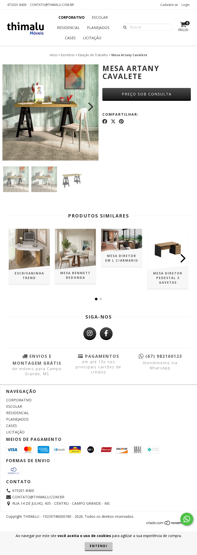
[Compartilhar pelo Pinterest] (121, 121)
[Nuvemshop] (168, 524)
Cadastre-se (169, 5)
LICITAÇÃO (92, 37)
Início (53, 55)
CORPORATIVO (71, 17)
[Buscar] (124, 27)
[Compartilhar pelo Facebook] (104, 121)
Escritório (68, 55)
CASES (70, 37)
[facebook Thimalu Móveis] (106, 333)
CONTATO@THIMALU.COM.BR (52, 5)
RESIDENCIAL (68, 27)
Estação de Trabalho (93, 55)
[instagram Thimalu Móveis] (89, 333)
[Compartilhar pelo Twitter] (113, 121)
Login (186, 5)
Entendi (98, 546)
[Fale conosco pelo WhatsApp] (186, 519)
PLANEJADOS (98, 27)
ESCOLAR (100, 17)
